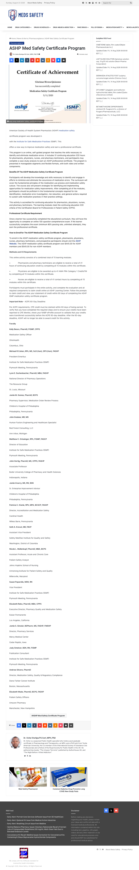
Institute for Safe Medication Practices (33, 141)
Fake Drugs (82, 27)
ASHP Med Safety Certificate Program (49, 716)
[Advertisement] (91, 13)
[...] (101, 59)
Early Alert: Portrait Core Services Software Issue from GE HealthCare (35, 817)
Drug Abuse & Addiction (63, 27)
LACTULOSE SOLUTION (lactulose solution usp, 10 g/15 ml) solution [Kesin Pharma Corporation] (112, 50)
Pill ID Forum (96, 27)
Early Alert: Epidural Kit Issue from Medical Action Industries (31, 820)
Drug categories (22, 27)
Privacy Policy (49, 3)
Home (9, 27)
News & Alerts (22, 38)
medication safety (67, 130)
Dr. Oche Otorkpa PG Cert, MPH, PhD (25, 54)
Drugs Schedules (41, 27)
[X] (27, 756)
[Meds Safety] (26, 15)
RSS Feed (9, 811)
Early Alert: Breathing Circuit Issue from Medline (26, 824)
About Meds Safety (34, 3)
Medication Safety (114, 27)
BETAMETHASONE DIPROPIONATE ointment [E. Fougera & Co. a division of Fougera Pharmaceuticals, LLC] (111, 97)
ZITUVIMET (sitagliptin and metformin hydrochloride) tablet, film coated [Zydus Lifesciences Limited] (111, 81)
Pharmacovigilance (36, 38)
